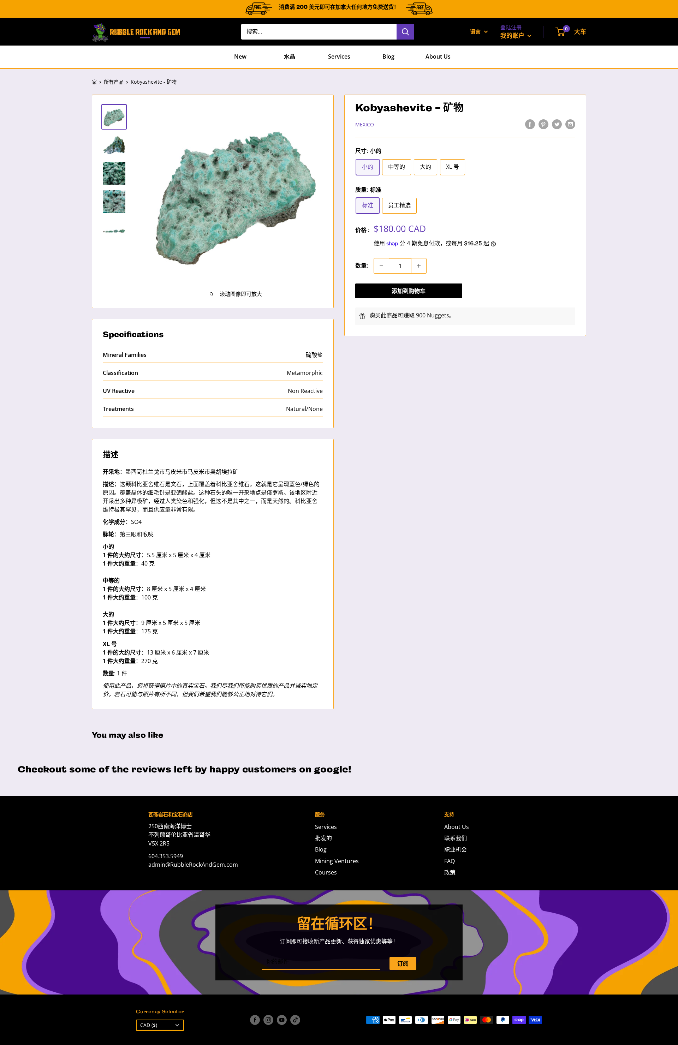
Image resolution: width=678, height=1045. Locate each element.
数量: (361, 265)
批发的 (323, 838)
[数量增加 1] (418, 265)
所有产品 (114, 81)
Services (339, 56)
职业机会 (455, 849)
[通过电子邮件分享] (570, 124)
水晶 (289, 56)
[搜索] (405, 32)
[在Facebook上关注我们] (255, 1020)
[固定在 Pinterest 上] (543, 124)
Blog (388, 56)
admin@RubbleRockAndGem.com (193, 864)
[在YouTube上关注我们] (282, 1020)
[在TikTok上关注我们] (295, 1020)
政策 (450, 872)
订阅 (403, 963)
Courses (326, 872)
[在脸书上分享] (530, 124)
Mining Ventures (337, 861)
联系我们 (455, 838)
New (240, 56)
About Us (438, 56)
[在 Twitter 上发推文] (557, 124)
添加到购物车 (409, 291)
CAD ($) (148, 1025)
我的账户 (513, 35)
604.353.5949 (165, 856)
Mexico (364, 124)
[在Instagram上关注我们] (268, 1020)
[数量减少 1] (381, 265)
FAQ (449, 861)
